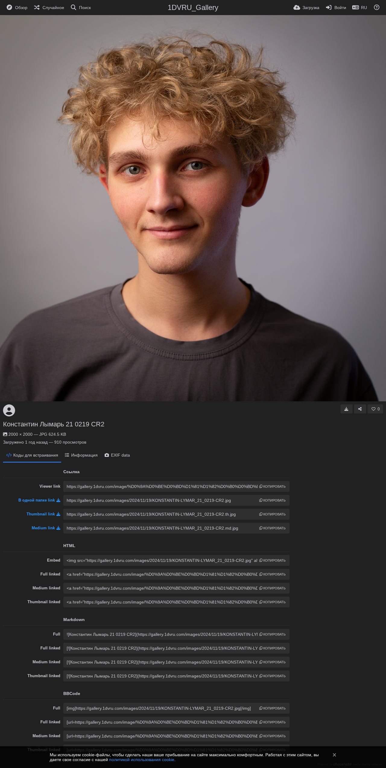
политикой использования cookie (141, 759)
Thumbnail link (41, 514)
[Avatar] (9, 410)
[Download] (346, 408)
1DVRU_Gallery (193, 7)
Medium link (43, 528)
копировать (274, 486)
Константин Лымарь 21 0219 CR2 (53, 424)
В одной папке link (36, 500)
